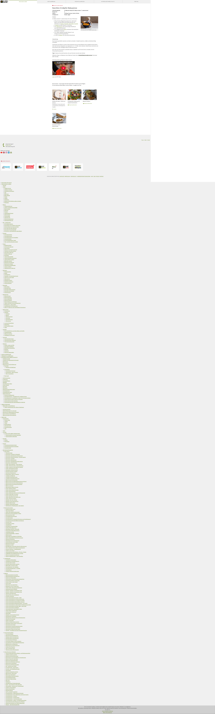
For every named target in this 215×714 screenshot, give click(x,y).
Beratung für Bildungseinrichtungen (11, 412)
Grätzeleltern (9, 569)
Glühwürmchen (9, 316)
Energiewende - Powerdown (12, 667)
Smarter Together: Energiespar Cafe (14, 590)
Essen (4, 244)
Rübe (72, 23)
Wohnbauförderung (8, 220)
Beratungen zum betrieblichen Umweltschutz (16, 657)
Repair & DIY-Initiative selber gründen (12, 201)
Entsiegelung (7, 274)
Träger (5, 423)
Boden (5, 273)
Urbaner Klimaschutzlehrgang (12, 571)
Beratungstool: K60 (10, 515)
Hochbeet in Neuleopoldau (12, 526)
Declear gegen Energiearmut (12, 636)
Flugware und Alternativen (10, 251)
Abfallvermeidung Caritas (11, 654)
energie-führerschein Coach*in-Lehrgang (13, 399)
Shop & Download (51, 1)
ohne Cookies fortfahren (107, 711)
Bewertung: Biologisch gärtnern (13, 661)
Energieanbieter (8, 239)
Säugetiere (6, 324)
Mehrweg (6, 194)
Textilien (5, 329)
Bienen (7, 315)
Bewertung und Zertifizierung (9, 364)
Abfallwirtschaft (6, 358)
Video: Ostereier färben (11, 498)
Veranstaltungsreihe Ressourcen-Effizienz (15, 701)
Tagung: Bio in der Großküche (12, 594)
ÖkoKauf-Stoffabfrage (11, 367)
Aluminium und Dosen (9, 191)
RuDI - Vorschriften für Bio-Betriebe (14, 684)
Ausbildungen (7, 558)
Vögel (5, 327)
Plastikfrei (6, 199)
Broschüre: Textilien (10, 458)
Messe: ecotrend (9, 485)
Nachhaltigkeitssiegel (10, 677)
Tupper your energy (10, 550)
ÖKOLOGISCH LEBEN (6, 184)
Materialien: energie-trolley (12, 565)
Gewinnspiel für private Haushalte (13, 435)
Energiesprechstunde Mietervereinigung (15, 520)
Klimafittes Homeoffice (9, 348)
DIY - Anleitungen (7, 222)
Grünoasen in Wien (10, 523)
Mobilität (5, 382)
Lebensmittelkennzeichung (10, 258)
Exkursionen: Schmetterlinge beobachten (15, 579)
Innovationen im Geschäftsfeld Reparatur (15, 642)
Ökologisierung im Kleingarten (12, 540)
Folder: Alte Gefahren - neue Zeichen (14, 464)
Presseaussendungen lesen (10, 445)
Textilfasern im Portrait (9, 335)
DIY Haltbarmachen (8, 224)
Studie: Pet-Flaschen (10, 646)
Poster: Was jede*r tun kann (12, 494)
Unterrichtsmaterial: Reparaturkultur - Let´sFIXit (16, 603)
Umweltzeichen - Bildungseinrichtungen (14, 693)
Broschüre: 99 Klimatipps (11, 462)
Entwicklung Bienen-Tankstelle (12, 580)
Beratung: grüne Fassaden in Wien (13, 513)
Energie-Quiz (8, 522)
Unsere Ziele (7, 420)
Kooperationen (7, 424)
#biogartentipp (7, 271)
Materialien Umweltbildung (9, 405)
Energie (4, 233)
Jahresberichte (7, 425)
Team (4, 430)
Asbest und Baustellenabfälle (10, 207)
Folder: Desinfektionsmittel (12, 468)
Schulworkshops (6, 409)
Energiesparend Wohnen (11, 639)
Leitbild (6, 421)
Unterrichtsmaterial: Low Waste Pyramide (15, 600)
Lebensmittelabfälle (8, 256)
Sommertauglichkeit (8, 219)
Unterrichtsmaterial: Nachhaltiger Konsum (15, 602)
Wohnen (5, 343)
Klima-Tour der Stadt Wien (11, 584)
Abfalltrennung (7, 188)
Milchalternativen (8, 261)
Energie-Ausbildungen (9, 395)
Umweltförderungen (7, 392)
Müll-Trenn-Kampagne (11, 674)
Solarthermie (7, 217)
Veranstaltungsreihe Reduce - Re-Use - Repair (16, 552)
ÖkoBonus (8, 681)
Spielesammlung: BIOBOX (11, 589)
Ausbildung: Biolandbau (11, 559)
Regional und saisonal (9, 262)
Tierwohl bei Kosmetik (9, 341)
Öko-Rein (6, 365)
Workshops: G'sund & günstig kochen (14, 626)
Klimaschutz (5, 294)
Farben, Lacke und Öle (9, 345)
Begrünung (5, 361)
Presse (97, 176)
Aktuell (4, 185)
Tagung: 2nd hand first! (11, 593)
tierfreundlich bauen (8, 326)
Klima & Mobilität (8, 298)
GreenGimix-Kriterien (10, 370)
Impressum (67, 176)
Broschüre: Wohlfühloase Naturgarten (14, 461)
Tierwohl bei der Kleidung (10, 340)
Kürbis (62, 23)
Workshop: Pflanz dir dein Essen (13, 629)
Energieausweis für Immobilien (11, 237)
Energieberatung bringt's (11, 516)
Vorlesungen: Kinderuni (11, 612)
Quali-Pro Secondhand (11, 687)
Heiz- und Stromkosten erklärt (11, 241)
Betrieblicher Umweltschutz (107, 1)
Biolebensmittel (7, 245)
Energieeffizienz (6, 380)
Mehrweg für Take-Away (11, 673)
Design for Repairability (11, 577)
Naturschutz (5, 309)
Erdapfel (57, 25)
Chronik (4, 432)
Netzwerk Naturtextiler (11, 679)
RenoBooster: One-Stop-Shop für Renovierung (16, 546)
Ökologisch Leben (23, 1)
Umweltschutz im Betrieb (10, 651)
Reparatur (6, 202)
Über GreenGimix (9, 373)
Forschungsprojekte (8, 632)
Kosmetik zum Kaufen (9, 291)
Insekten (6, 312)
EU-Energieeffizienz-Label (10, 240)
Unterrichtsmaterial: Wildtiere (12, 607)
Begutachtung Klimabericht (12, 635)
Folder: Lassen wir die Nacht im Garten (14, 467)
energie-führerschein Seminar (11, 400)
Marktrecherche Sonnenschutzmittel (14, 484)
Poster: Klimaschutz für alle (12, 495)
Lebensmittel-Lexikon (9, 259)
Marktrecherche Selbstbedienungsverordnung (16, 481)
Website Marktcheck (10, 502)
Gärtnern (5, 270)
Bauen (4, 204)
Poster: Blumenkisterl (10, 491)
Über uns (136, 1)
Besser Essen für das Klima (12, 659)
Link (53, 76)
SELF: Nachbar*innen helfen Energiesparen (15, 547)
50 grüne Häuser (9, 634)
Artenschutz (7, 311)
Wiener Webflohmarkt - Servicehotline (14, 556)
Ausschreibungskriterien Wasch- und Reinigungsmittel (18, 653)
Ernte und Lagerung (8, 246)
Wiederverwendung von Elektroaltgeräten (15, 703)
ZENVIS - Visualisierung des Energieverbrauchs (16, 630)
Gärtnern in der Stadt (9, 277)
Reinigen (6, 349)
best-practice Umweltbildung (9, 413)
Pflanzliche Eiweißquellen (10, 265)
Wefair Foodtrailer (10, 620)
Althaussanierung (8, 206)
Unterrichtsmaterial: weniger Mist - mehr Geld (16, 606)
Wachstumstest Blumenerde (12, 649)
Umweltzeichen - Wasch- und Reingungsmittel (16, 700)
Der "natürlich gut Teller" (11, 666)
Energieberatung (8, 236)
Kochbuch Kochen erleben (11, 471)
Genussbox (8, 670)
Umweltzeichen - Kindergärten (12, 697)
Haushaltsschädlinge (9, 346)
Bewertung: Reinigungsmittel (12, 664)
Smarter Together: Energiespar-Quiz (14, 592)
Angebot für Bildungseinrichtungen (11, 360)
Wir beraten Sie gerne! (6, 182)
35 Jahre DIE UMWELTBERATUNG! (12, 433)
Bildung (6, 573)
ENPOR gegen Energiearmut (12, 638)
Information (7, 451)
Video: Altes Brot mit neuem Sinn (13, 497)
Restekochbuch (9, 690)
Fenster (6, 211)
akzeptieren (107, 709)
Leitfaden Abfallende (10, 475)
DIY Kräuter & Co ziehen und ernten (12, 225)
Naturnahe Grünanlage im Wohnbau (14, 536)
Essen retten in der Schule (12, 582)
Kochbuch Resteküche (11, 472)
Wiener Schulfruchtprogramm (12, 621)
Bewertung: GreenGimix (11, 663)
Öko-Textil (6, 375)
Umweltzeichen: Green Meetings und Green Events (17, 694)
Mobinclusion (9, 535)
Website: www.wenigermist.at (12, 614)
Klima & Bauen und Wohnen (10, 301)
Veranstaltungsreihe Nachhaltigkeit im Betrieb (14, 402)
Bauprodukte (7, 209)
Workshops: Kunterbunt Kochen (13, 627)
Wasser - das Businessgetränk (12, 704)
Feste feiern (7, 248)
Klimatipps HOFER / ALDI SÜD (12, 529)
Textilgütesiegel (7, 332)
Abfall (4, 186)
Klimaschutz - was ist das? (10, 304)
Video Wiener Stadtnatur (11, 610)
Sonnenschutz (7, 292)
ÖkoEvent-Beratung (10, 539)
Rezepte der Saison (58, 5)
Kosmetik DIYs (7, 288)
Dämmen (6, 210)
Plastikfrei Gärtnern (8, 281)
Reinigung (5, 388)
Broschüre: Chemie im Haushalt (13, 454)
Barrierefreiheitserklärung (83, 176)
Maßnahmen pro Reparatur (12, 644)
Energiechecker (9, 517)
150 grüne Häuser (10, 510)
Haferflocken (59, 26)
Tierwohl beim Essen (9, 338)
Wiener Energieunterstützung (12, 554)
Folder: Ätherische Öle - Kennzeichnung (14, 465)
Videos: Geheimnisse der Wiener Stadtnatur (14, 407)
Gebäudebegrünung (8, 213)
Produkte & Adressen (79, 1)
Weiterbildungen (6, 393)
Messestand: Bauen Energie (12, 487)
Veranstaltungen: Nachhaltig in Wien (14, 609)
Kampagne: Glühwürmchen (12, 470)
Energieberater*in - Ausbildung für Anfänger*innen (15, 396)
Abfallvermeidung (8, 189)
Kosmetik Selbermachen (9, 289)
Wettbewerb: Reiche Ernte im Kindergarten (15, 617)
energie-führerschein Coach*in (12, 564)
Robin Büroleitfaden (10, 689)
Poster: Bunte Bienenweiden (12, 490)
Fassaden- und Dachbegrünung (11, 276)
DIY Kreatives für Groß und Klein (11, 226)
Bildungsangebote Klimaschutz (12, 576)
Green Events (6, 385)
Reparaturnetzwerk (10, 543)
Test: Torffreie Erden (10, 648)
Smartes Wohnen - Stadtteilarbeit (13, 549)
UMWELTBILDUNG (5, 404)
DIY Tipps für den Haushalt (10, 229)
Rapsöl (64, 29)
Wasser (61, 35)
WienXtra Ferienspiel (10, 619)
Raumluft (5, 386)
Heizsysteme (7, 214)
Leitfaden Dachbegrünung (11, 477)
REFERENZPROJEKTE (8, 450)
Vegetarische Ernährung (9, 268)
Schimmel (6, 350)
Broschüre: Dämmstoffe (11, 460)
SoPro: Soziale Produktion (11, 691)
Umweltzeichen (6, 390)
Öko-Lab (8, 680)
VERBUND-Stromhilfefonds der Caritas (14, 553)
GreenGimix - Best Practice (12, 372)
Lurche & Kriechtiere (9, 323)
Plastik (5, 198)
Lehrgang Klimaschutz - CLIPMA (13, 568)
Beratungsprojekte (8, 507)
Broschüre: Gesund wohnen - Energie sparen (16, 457)
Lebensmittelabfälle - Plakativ (12, 533)
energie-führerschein (10, 562)
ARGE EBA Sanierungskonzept (12, 512)
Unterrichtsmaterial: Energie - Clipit (14, 597)
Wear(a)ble (8, 613)
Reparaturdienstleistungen (9, 389)
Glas (5, 192)
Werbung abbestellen (9, 352)
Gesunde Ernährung (8, 252)
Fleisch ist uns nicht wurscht (10, 249)
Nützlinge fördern (8, 280)
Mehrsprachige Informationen (9, 415)
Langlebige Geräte (10, 532)
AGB (92, 176)
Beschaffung (6, 363)
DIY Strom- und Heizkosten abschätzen (13, 231)
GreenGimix (7, 369)
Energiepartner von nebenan (12, 567)
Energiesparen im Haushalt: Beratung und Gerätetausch (18, 519)
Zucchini (76, 23)
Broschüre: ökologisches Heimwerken (14, 455)
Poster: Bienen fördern (11, 488)
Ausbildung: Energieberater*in (12, 561)
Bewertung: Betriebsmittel (12, 660)
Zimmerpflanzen (8, 283)
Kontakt (102, 176)
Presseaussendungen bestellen (11, 446)
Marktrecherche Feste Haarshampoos (14, 482)
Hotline (6, 440)
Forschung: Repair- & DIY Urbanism (13, 641)
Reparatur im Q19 (10, 544)
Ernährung (5, 379)
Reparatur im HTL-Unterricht (12, 586)
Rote (70, 23)
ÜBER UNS (3, 417)
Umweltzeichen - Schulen (11, 696)
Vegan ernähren (7, 266)
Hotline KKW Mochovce (11, 527)
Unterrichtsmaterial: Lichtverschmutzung (15, 599)
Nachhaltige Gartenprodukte (12, 676)
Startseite (62, 176)
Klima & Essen (7, 296)
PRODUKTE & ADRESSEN (7, 356)
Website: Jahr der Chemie (11, 500)
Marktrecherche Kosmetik (11, 480)
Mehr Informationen (107, 712)
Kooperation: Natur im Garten (12, 474)
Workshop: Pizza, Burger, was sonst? (14, 623)
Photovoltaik (7, 216)
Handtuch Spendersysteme (12, 671)
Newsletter (6, 441)
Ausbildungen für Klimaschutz (11, 306)
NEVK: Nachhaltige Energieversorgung (14, 537)
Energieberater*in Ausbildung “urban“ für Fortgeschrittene (17, 398)
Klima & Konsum (8, 297)
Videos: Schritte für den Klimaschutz (12, 303)
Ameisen (8, 313)
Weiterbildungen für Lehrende (9, 410)
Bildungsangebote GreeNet (12, 574)
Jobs (95, 176)
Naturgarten (7, 279)
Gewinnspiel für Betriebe (11, 436)
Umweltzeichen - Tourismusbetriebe (14, 699)
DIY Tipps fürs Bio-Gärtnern (10, 228)
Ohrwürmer (8, 321)
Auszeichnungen (8, 427)
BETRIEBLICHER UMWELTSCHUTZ (9, 357)
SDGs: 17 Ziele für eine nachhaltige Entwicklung (14, 307)
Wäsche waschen (8, 333)
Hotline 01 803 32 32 (10, 509)
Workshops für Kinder (11, 624)
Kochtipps (6, 255)
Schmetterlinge (9, 319)
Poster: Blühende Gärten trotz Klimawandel (15, 492)
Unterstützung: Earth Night (12, 542)
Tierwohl (5, 337)
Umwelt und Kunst (10, 596)
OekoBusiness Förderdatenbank (13, 683)
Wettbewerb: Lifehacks (11, 616)
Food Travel (8, 583)
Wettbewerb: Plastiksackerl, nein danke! (15, 505)
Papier (5, 196)
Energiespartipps (8, 234)
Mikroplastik (7, 195)
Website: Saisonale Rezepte (12, 504)
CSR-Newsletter (6, 378)
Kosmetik (5, 285)
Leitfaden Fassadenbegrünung (12, 478)
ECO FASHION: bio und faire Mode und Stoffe (14, 331)
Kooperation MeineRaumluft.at (12, 530)
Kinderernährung (8, 254)
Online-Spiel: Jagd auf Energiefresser (14, 587)
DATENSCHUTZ (73, 176)
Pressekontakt (7, 447)
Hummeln (8, 318)
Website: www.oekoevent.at (12, 501)
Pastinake (66, 23)
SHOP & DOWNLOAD (6, 354)
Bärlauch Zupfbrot (86, 101)
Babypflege (6, 286)
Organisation (6, 418)
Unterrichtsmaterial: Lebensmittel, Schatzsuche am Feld (18, 604)
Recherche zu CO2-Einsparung (12, 645)
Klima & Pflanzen (8, 300)
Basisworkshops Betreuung (12, 656)
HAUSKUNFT (9, 525)
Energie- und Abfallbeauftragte (12, 669)
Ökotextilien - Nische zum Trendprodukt (15, 686)
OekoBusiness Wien (7, 383)
